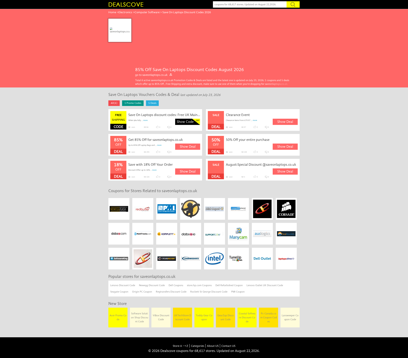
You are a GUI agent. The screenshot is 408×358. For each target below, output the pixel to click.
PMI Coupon (238, 291)
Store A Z (180, 346)
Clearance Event (238, 115)
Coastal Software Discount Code (247, 317)
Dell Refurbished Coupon (229, 285)
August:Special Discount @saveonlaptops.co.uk (261, 165)
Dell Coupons (176, 285)
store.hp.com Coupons (199, 285)
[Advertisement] (215, 42)
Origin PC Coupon (142, 291)
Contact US (228, 346)
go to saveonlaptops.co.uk (151, 74)
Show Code (185, 122)
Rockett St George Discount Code (208, 291)
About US (213, 346)
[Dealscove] (126, 4)
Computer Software (147, 12)
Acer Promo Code (118, 317)
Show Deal (285, 122)
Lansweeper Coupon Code (290, 317)
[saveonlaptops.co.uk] (119, 30)
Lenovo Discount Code (122, 285)
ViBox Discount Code (161, 317)
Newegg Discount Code (152, 285)
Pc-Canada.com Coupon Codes (268, 317)
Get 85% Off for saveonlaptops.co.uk (155, 140)
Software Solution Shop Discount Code (139, 317)
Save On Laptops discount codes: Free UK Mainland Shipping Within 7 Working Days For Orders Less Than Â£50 (164, 115)
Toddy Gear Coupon (204, 317)
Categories (197, 346)
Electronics (125, 12)
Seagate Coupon (119, 291)
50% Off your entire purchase (248, 140)
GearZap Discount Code (225, 317)
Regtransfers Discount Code (171, 291)
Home (112, 12)
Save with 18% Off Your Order (150, 165)
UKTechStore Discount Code (182, 317)
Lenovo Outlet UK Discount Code (265, 285)
